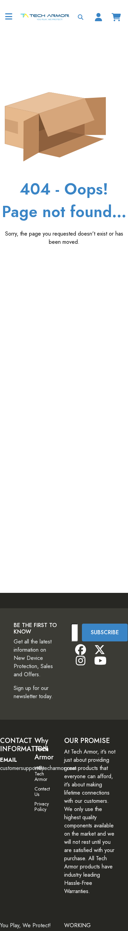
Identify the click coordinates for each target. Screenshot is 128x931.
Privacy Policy (41, 806)
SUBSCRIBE (105, 632)
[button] (80, 17)
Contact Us (42, 791)
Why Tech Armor (40, 774)
